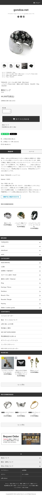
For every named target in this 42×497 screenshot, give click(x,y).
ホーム (3, 72)
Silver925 (20, 75)
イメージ (31, 151)
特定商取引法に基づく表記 (9, 127)
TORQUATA (9, 72)
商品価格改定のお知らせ (8, 336)
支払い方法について (14, 483)
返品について (5, 125)
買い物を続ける (6, 144)
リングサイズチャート (8, 344)
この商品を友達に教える (8, 139)
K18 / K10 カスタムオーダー (9, 348)
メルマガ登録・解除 (33, 485)
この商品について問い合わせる (10, 141)
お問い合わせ (4, 478)
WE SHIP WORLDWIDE (8, 332)
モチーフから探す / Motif (11, 73)
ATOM (26, 487)
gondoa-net (21, 9)
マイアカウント (4, 470)
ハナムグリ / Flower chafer (32, 73)
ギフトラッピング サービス (9, 340)
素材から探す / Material (11, 75)
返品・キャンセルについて (9, 320)
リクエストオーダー (7, 316)
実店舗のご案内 (6, 328)
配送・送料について (24, 483)
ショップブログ (17, 487)
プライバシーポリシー (22, 485)
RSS (23, 487)
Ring (14, 72)
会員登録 (24, 470)
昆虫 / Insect (21, 73)
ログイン (3, 474)
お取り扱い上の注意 (7, 324)
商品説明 (10, 151)
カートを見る (25, 474)
